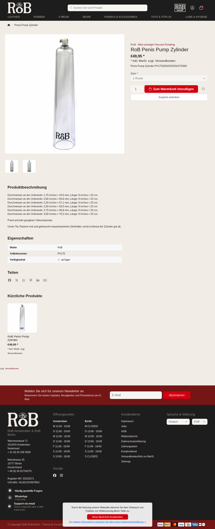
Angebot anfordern (169, 97)
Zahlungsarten (129, 446)
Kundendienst (129, 451)
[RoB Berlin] (38, 7)
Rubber (39, 17)
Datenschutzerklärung (133, 441)
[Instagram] (62, 475)
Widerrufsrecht (129, 436)
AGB (124, 431)
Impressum (127, 421)
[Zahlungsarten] (160, 524)
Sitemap (125, 461)
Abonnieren (177, 395)
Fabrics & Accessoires (120, 17)
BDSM (86, 17)
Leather (14, 17)
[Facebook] (56, 475)
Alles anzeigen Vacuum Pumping (156, 44)
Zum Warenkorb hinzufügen (173, 89)
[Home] (9, 25)
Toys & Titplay (161, 17)
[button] (192, 8)
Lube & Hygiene (196, 17)
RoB (133, 44)
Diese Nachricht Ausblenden (107, 517)
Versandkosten (165, 60)
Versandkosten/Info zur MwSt (137, 456)
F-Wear (64, 17)
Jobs (124, 426)
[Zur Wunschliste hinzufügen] (203, 89)
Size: (134, 73)
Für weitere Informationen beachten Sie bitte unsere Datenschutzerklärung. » (107, 522)
